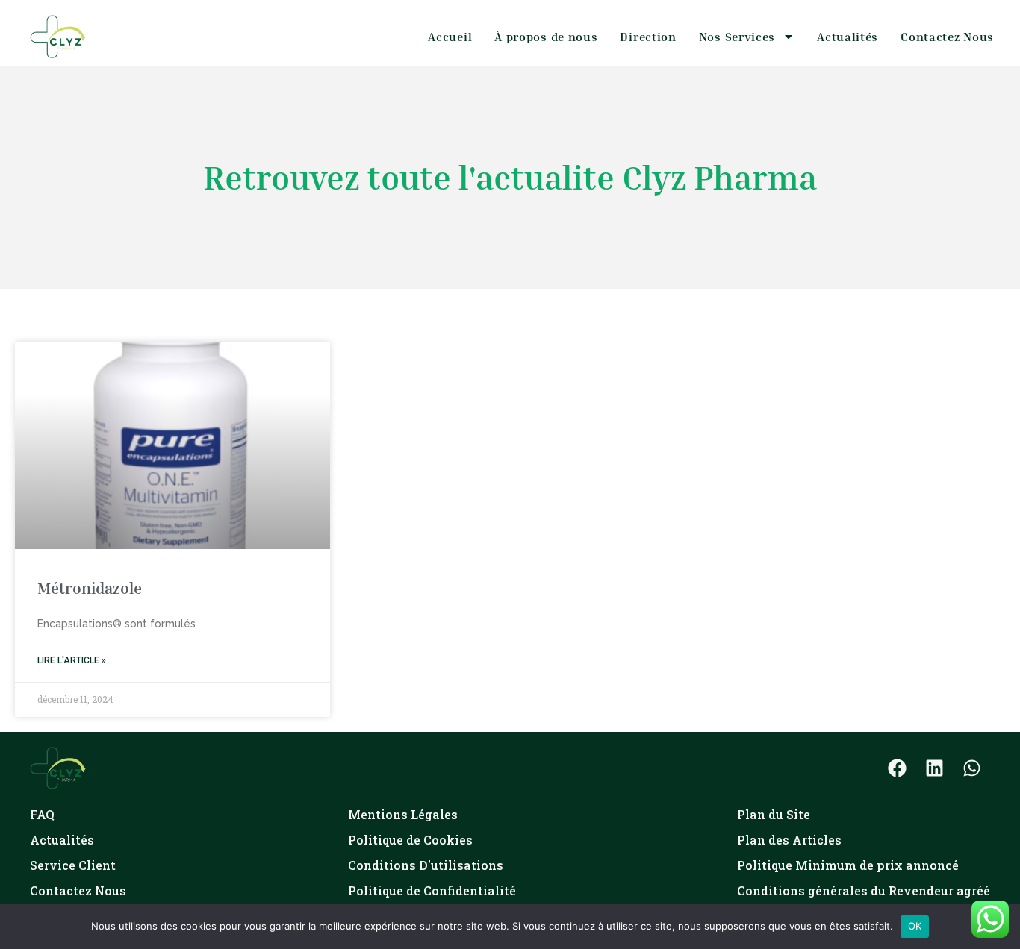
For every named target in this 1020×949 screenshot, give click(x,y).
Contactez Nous (947, 36)
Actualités (847, 36)
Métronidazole (89, 588)
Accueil (450, 36)
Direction (648, 36)
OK (915, 926)
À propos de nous (545, 36)
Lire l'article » (71, 660)
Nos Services (737, 36)
